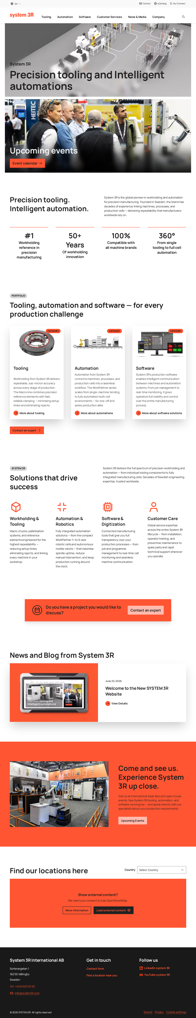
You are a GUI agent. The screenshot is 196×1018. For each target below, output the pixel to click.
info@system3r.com (27, 993)
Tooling (46, 17)
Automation (65, 17)
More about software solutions (162, 413)
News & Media (137, 17)
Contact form (95, 968)
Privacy (159, 1012)
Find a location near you (102, 975)
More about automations (97, 413)
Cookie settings (176, 1012)
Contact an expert (145, 610)
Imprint (148, 1012)
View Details (119, 703)
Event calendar (25, 163)
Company (158, 17)
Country (130, 870)
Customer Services (109, 17)
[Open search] (183, 15)
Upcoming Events (132, 820)
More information (76, 910)
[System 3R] (22, 15)
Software (85, 17)
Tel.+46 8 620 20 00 (22, 986)
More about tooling (32, 413)
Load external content (111, 910)
